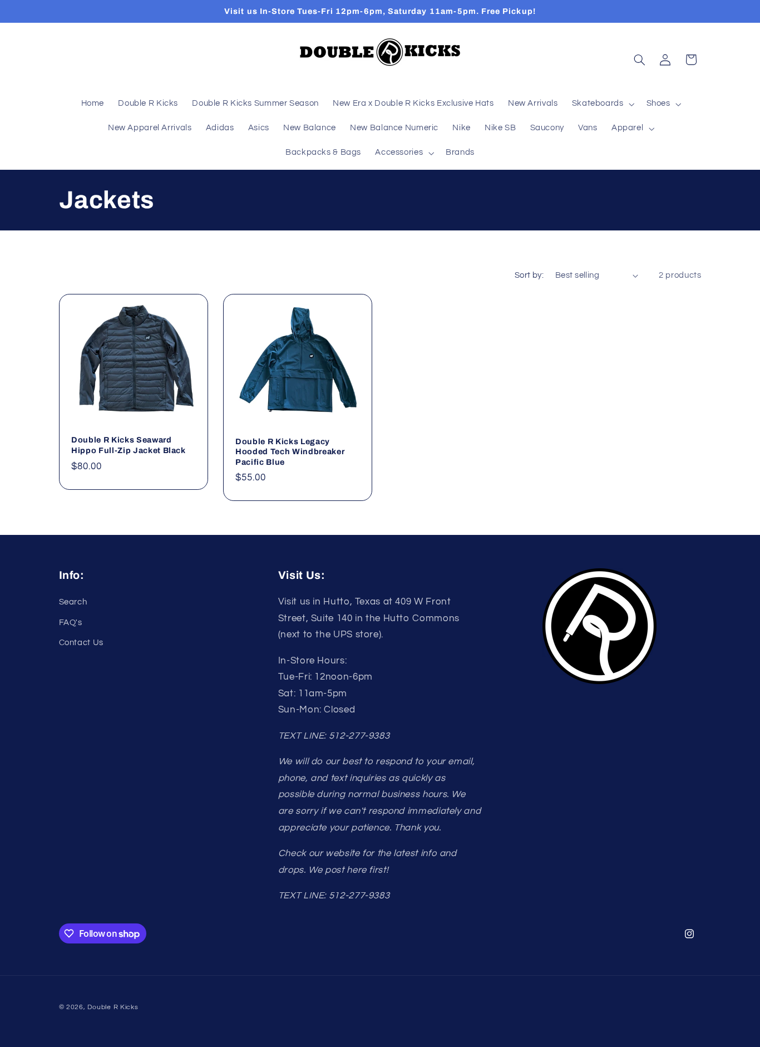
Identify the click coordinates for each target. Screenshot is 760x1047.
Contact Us (81, 642)
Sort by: (529, 275)
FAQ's (70, 622)
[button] (602, 104)
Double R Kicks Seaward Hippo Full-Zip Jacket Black (128, 445)
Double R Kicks (112, 1007)
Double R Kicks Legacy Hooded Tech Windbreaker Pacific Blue (289, 451)
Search (73, 602)
